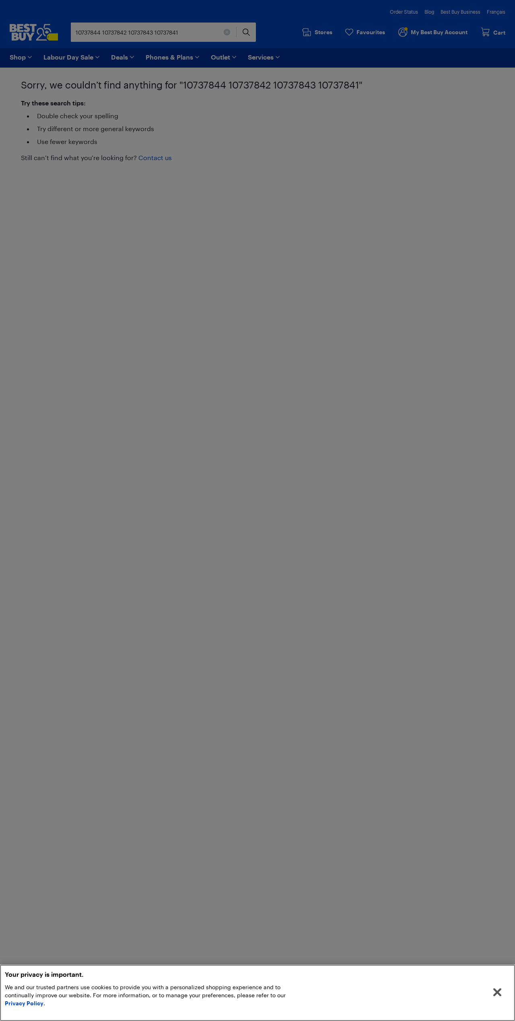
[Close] (497, 992)
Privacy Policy (24, 1003)
